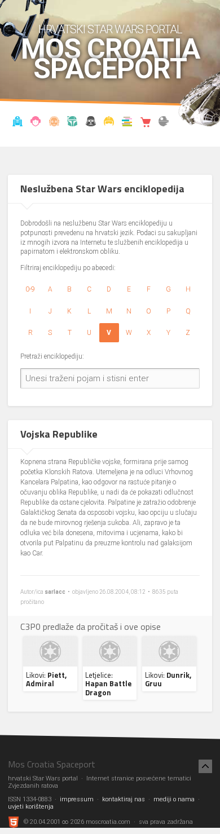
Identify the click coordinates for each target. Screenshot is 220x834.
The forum (164, 123)
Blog (36, 123)
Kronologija (72, 123)
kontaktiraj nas (123, 799)
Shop (146, 123)
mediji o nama (174, 799)
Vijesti (17, 123)
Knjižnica (127, 123)
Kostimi (109, 123)
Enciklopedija (54, 123)
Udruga (90, 123)
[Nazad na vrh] (205, 766)
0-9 (30, 289)
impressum (77, 799)
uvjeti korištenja (31, 806)
